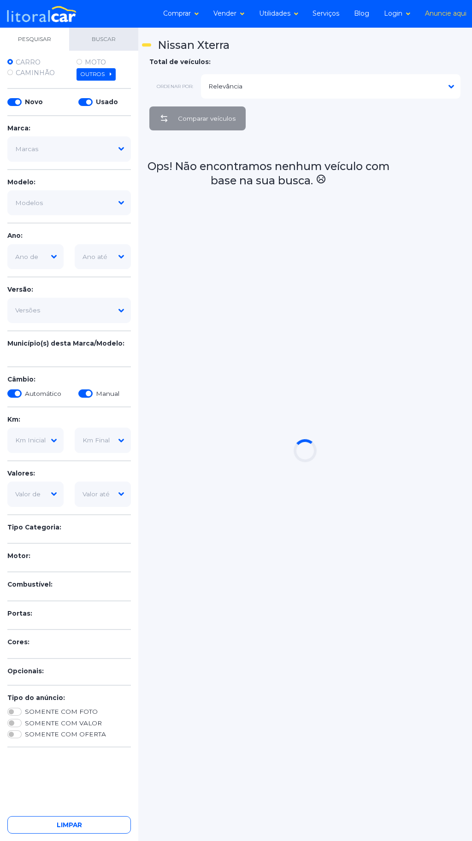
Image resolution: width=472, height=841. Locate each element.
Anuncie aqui (445, 13)
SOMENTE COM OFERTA (65, 734)
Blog (361, 13)
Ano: (15, 235)
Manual (107, 393)
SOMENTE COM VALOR (63, 723)
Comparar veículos (207, 118)
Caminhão (35, 73)
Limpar (69, 825)
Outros (93, 74)
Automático (43, 393)
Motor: (18, 555)
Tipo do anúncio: (36, 697)
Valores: (21, 473)
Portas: (19, 613)
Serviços (326, 13)
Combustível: (30, 584)
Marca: (18, 128)
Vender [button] (224, 13)
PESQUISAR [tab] (34, 38)
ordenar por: (175, 86)
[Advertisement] (431, 276)
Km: (13, 419)
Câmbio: (21, 379)
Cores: (18, 642)
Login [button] (393, 13)
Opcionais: (25, 671)
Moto (95, 62)
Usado (107, 102)
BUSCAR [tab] (104, 38)
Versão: (20, 289)
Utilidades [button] (274, 13)
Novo (34, 102)
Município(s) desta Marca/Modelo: (65, 343)
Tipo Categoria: (34, 527)
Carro (28, 62)
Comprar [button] (177, 13)
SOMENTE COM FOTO (61, 711)
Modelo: (21, 182)
